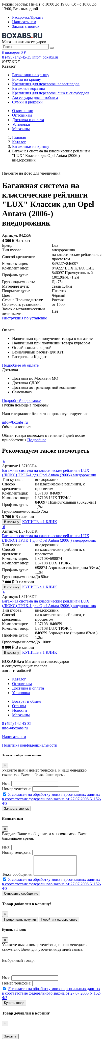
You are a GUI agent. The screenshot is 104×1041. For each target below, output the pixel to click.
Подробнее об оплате (20, 365)
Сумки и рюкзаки (27, 102)
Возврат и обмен (26, 701)
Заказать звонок (25, 26)
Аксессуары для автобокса (35, 97)
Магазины (21, 129)
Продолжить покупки (20, 919)
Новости (19, 710)
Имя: (6, 783)
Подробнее (36, 440)
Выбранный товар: (18, 960)
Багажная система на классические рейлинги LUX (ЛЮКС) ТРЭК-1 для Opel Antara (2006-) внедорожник (49, 472)
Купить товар (14, 1003)
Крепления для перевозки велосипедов (46, 84)
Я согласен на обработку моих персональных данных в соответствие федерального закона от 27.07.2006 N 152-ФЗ (51, 799)
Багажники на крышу (30, 75)
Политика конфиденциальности (29, 745)
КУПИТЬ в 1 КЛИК (39, 521)
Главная (19, 137)
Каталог (19, 142)
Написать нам (24, 22)
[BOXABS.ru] (22, 37)
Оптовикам (22, 115)
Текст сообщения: (17, 874)
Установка (21, 124)
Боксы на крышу (26, 79)
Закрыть (10, 1036)
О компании (22, 110)
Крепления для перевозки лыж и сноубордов (50, 93)
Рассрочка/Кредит (27, 17)
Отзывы (19, 706)
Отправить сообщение (21, 893)
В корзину (11, 522)
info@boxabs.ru (45, 57)
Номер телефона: (16, 789)
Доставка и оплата (28, 120)
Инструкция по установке (24, 318)
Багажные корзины (28, 88)
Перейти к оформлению (59, 919)
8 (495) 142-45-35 (16, 57)
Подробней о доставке (21, 400)
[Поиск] (52, 48)
